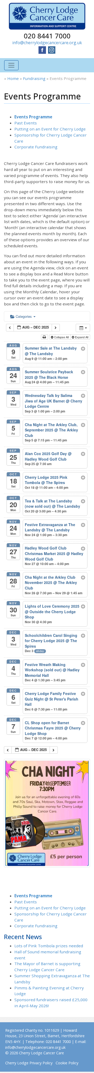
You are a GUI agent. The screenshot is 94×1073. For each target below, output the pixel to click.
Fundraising (34, 78)
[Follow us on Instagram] (52, 49)
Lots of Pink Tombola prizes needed (48, 945)
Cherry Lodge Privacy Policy (28, 1062)
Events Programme (33, 116)
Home (13, 78)
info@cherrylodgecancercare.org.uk (47, 43)
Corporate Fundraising (35, 146)
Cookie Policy (67, 1062)
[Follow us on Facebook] (42, 49)
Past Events (25, 122)
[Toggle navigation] (11, 65)
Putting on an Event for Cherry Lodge (50, 129)
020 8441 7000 (47, 36)
